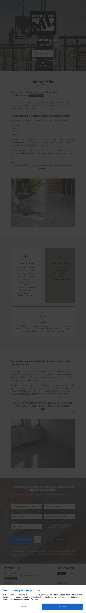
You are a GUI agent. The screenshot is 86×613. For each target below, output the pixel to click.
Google (27, 599)
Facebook (35, 599)
